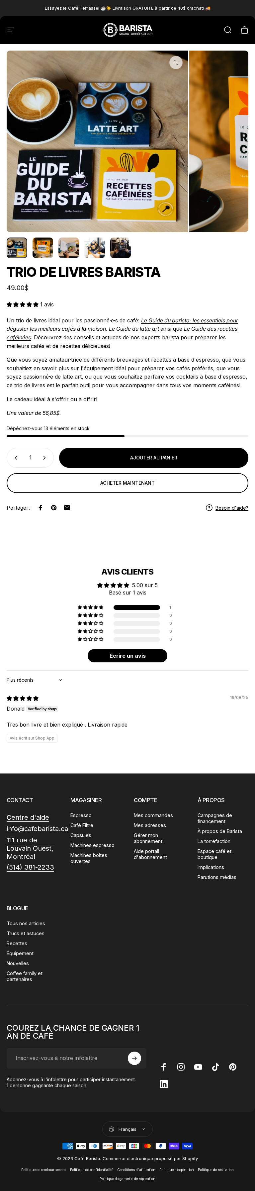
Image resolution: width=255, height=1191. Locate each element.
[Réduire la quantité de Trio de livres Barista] (14, 457)
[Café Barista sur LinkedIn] (164, 1084)
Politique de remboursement (43, 1170)
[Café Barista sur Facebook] (164, 1067)
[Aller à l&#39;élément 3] (68, 248)
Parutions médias (217, 877)
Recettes (17, 943)
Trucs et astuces (25, 933)
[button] (23, 304)
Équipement (20, 953)
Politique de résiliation (216, 1170)
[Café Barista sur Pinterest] (233, 1067)
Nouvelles (18, 963)
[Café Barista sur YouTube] (198, 1067)
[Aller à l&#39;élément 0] (17, 248)
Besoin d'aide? (231, 508)
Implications (211, 867)
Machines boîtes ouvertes (88, 858)
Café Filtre (81, 825)
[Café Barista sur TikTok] (215, 1067)
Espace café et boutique (214, 854)
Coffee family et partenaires (24, 976)
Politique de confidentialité (91, 1170)
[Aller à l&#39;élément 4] (94, 248)
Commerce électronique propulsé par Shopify (150, 1158)
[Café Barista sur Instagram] (181, 1067)
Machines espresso (92, 845)
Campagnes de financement (215, 818)
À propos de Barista (220, 831)
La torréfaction (214, 841)
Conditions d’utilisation (136, 1170)
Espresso (81, 815)
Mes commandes (153, 815)
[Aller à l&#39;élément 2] (43, 248)
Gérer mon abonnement (148, 838)
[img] (23, 698)
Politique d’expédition (176, 1170)
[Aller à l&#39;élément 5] (120, 248)
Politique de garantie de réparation (127, 1179)
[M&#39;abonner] (134, 1058)
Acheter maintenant (127, 483)
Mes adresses (150, 825)
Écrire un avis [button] (128, 655)
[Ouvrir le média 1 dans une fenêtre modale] (176, 62)
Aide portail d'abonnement (150, 854)
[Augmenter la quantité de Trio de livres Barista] (45, 457)
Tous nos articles (26, 923)
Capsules (80, 835)
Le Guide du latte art (134, 328)
